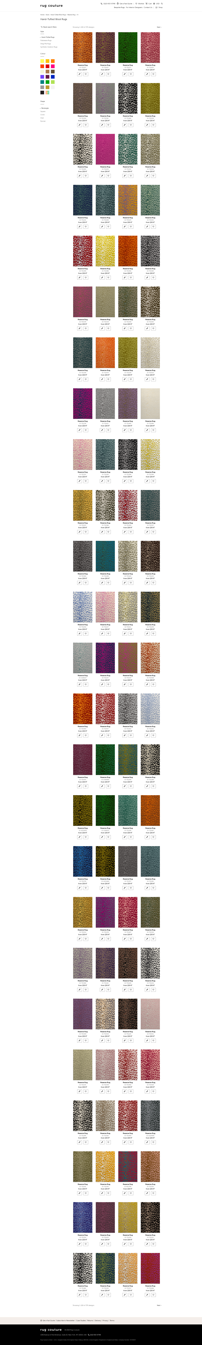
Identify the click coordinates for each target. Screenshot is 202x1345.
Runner (43, 121)
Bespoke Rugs (119, 7)
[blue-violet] (42, 77)
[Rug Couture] (51, 3)
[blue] (53, 77)
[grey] (42, 87)
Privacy (105, 1321)
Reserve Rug (71, 15)
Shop (160, 7)
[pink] (53, 66)
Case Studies (81, 1321)
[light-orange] (47, 61)
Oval (42, 118)
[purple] (47, 77)
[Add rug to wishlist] (85, 74)
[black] (42, 92)
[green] (47, 82)
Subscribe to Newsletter (65, 1321)
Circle (42, 115)
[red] (47, 66)
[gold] (47, 87)
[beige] (42, 71)
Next (158, 27)
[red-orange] (42, 66)
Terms (112, 1321)
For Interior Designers (134, 7)
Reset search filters (50, 27)
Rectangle (45, 108)
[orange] (53, 61)
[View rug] (79, 74)
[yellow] (42, 61)
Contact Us (148, 7)
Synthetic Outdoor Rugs (48, 47)
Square (42, 111)
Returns (90, 1321)
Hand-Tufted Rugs (47, 37)
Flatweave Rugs (46, 40)
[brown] (53, 71)
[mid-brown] (47, 71)
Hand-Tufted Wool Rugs (58, 15)
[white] (53, 87)
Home (42, 15)
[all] (47, 92)
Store (47, 15)
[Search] (162, 3)
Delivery (98, 1321)
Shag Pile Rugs (45, 44)
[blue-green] (42, 82)
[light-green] (53, 82)
